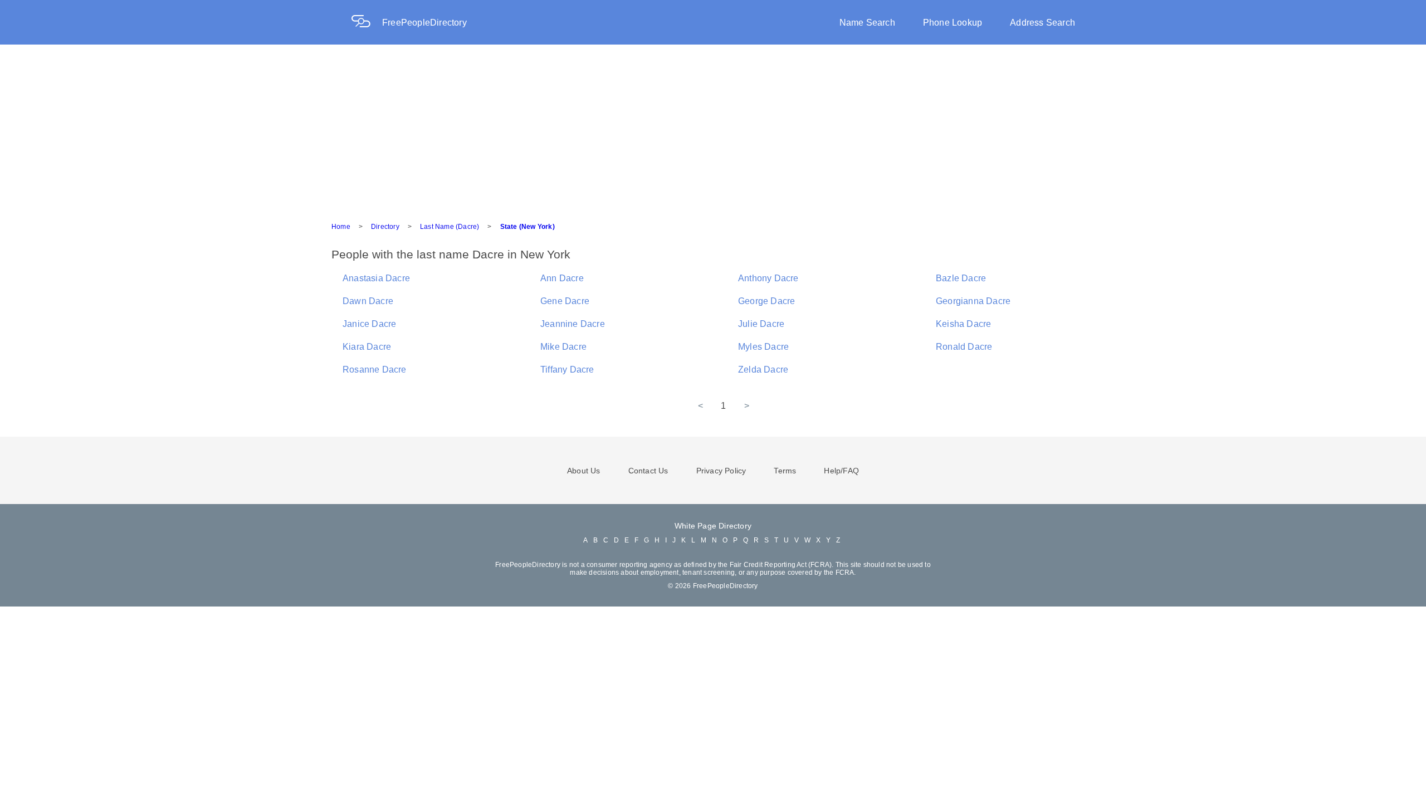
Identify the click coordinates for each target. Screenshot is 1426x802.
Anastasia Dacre (376, 278)
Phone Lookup (952, 22)
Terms (785, 470)
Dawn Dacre (368, 301)
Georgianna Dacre (973, 301)
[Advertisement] (713, 128)
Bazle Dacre (961, 278)
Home (340, 227)
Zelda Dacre (763, 369)
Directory (385, 227)
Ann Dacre (562, 278)
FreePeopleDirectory (424, 22)
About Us (583, 470)
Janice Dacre (369, 324)
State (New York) (527, 227)
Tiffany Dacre (567, 369)
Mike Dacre (563, 346)
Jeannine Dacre (572, 324)
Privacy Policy (721, 470)
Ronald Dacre (964, 346)
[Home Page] (366, 22)
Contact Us (648, 470)
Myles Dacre (763, 346)
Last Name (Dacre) (449, 227)
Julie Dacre (761, 324)
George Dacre (766, 301)
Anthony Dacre (768, 278)
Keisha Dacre (963, 324)
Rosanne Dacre (375, 369)
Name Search (867, 22)
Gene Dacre (564, 301)
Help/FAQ (841, 470)
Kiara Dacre (367, 346)
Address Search (1042, 22)
